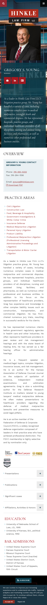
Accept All (9, 602)
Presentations (12, 473)
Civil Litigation (13, 206)
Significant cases (13, 496)
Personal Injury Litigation (19, 230)
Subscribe (24, 580)
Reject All (21, 602)
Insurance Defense (16, 223)
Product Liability (15, 233)
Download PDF (15, 185)
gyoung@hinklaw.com (23, 182)
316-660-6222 (20, 172)
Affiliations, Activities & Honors (20, 507)
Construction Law (15, 210)
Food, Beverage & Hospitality (21, 213)
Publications (11, 485)
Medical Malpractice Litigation (21, 227)
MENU (43, 3)
